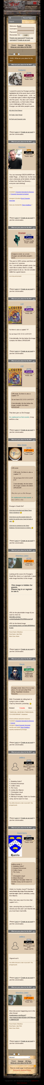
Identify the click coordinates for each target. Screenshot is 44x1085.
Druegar (22, 233)
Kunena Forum (26, 1070)
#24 (34, 987)
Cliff (22, 304)
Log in (17, 132)
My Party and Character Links (17, 119)
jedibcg (22, 757)
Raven (22, 664)
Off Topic (28, 45)
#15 (34, 227)
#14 (34, 142)
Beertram (22, 147)
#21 (34, 752)
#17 (34, 361)
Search (11, 21)
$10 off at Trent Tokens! (15, 110)
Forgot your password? (17, 38)
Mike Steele (22, 445)
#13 (34, 65)
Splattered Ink (34, 1080)
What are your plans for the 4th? (21, 47)
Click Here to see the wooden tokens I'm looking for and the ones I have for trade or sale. (21, 519)
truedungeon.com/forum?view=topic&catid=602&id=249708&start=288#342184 (22, 1017)
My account (21, 13)
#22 (34, 828)
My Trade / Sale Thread (15, 115)
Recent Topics (28, 18)
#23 (34, 931)
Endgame (22, 70)
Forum (14, 45)
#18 (34, 440)
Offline (29, 73)
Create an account (24, 40)
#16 (34, 299)
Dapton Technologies (22, 1083)
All (10, 18)
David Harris (22, 833)
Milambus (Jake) (22, 556)
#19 (34, 550)
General (20, 45)
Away (28, 150)
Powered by (17, 1070)
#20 (34, 659)
